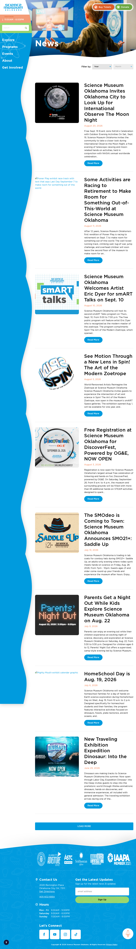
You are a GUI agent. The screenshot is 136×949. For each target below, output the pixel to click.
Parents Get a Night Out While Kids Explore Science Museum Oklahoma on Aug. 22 (107, 609)
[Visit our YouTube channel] (55, 934)
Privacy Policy (111, 944)
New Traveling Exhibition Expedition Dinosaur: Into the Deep (105, 751)
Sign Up (102, 900)
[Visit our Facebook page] (44, 934)
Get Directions (47, 892)
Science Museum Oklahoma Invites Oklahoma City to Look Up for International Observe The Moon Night (106, 103)
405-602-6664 (47, 897)
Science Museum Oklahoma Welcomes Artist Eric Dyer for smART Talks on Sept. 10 (108, 288)
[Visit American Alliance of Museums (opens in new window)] (41, 859)
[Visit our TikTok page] (76, 934)
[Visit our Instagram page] (65, 934)
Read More (93, 163)
